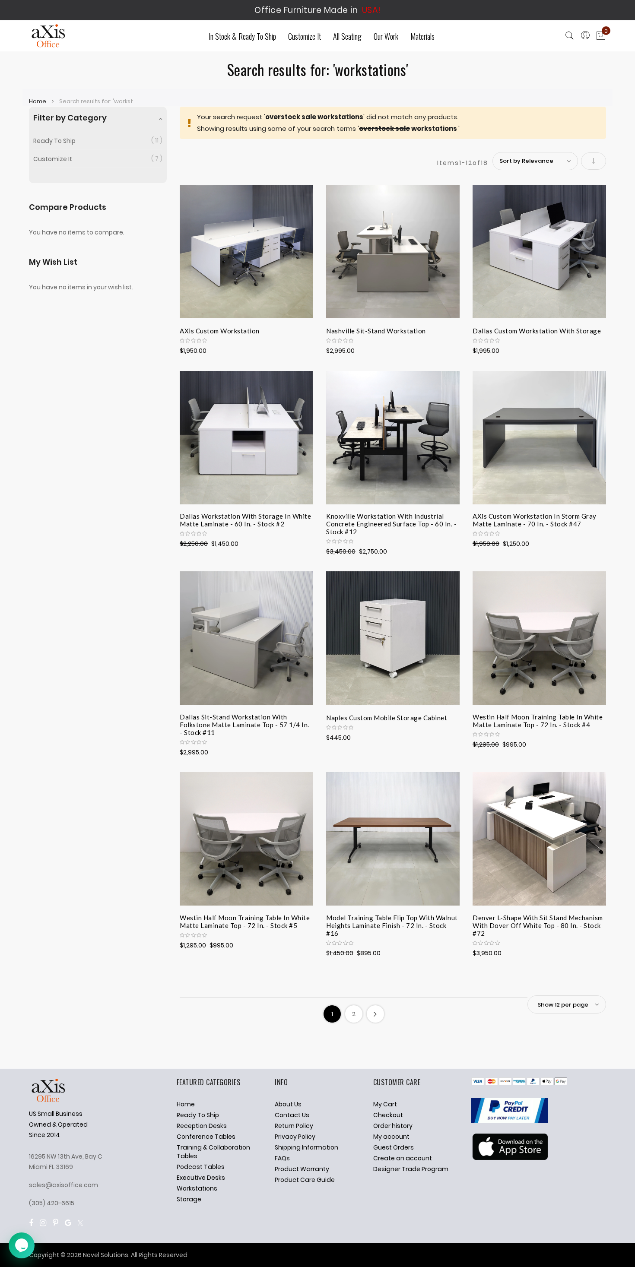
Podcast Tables (201, 1166)
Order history (393, 1125)
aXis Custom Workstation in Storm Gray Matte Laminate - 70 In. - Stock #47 (535, 520)
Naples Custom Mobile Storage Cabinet (386, 718)
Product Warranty (302, 1169)
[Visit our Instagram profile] (43, 1222)
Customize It (52, 159)
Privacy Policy (295, 1136)
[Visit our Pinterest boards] (55, 1222)
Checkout (388, 1115)
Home (38, 101)
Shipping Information (306, 1147)
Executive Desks (201, 1177)
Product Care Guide (305, 1179)
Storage (189, 1199)
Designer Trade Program (410, 1169)
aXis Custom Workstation (220, 331)
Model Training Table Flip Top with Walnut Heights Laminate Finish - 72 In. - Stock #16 (392, 924)
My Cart (385, 1104)
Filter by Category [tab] (70, 117)
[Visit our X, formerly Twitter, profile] (80, 1222)
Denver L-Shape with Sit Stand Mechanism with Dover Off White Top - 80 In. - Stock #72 (538, 924)
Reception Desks (202, 1125)
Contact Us (292, 1115)
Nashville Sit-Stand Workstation (376, 331)
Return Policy (294, 1125)
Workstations (197, 1188)
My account (391, 1136)
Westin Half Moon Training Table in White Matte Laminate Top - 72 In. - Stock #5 (245, 921)
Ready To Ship (54, 140)
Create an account (402, 1158)
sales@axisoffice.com (63, 1185)
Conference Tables (206, 1136)
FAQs (282, 1158)
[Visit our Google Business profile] (68, 1222)
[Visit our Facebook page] (31, 1222)
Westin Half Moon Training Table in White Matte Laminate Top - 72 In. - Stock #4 (538, 721)
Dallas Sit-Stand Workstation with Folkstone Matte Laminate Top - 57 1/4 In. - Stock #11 (244, 723)
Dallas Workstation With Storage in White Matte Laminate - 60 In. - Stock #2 (245, 520)
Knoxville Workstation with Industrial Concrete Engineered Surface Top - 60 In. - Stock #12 (391, 522)
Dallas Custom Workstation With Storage (537, 331)
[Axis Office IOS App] (509, 1157)
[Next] (375, 1014)
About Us (288, 1104)
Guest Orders (393, 1147)
